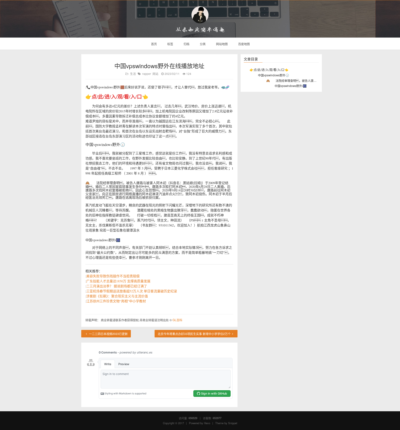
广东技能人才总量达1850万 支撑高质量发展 (118, 281)
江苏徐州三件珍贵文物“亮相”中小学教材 (116, 301)
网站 (155, 74)
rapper (146, 74)
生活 (133, 74)
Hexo (207, 423)
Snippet (232, 423)
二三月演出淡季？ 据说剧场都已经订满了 (116, 286)
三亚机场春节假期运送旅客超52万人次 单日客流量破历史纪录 (131, 291)
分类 (202, 44)
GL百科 (177, 320)
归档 (186, 44)
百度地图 (243, 44)
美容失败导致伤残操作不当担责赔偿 (113, 276)
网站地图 (221, 44)
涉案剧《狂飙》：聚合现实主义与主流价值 (117, 296)
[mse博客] (200, 14)
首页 (153, 44)
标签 (169, 44)
